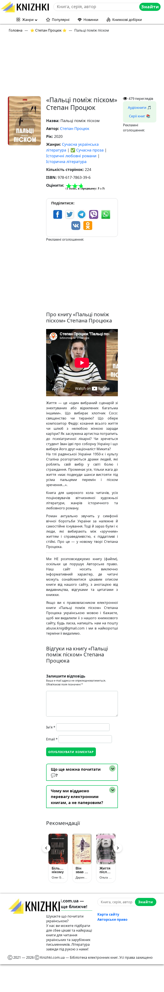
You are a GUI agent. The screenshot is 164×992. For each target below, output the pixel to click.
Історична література (66, 161)
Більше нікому (58, 870)
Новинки (90, 19)
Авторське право (112, 919)
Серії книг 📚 (139, 116)
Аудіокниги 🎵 (139, 107)
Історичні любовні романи (71, 155)
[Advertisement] (84, 66)
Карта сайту (108, 914)
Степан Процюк (74, 128)
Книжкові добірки (127, 19)
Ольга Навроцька (106, 877)
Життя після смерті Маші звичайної (106, 870)
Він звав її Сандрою (82, 870)
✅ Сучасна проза (87, 150)
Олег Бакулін (58, 877)
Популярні (60, 19)
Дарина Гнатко (82, 877)
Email (52, 739)
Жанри (28, 19)
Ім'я (50, 727)
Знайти (150, 7)
